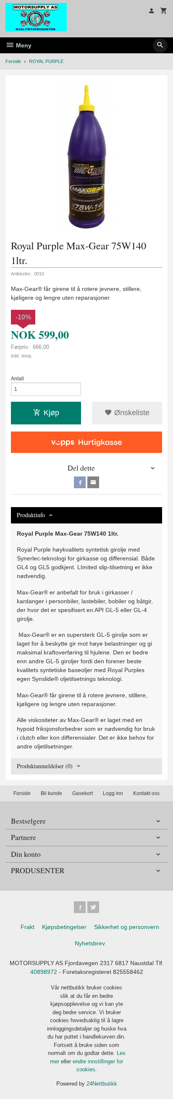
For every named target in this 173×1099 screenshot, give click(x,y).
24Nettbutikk (101, 1084)
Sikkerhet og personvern (126, 927)
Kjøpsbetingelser (64, 927)
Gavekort (82, 793)
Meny (22, 45)
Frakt (27, 927)
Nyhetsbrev (90, 943)
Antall (17, 379)
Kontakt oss (146, 793)
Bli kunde (51, 793)
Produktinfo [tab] (31, 515)
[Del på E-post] (93, 482)
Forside (13, 61)
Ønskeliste (130, 412)
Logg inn (113, 793)
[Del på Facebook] (80, 482)
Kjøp (51, 412)
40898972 (43, 971)
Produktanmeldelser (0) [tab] (45, 766)
